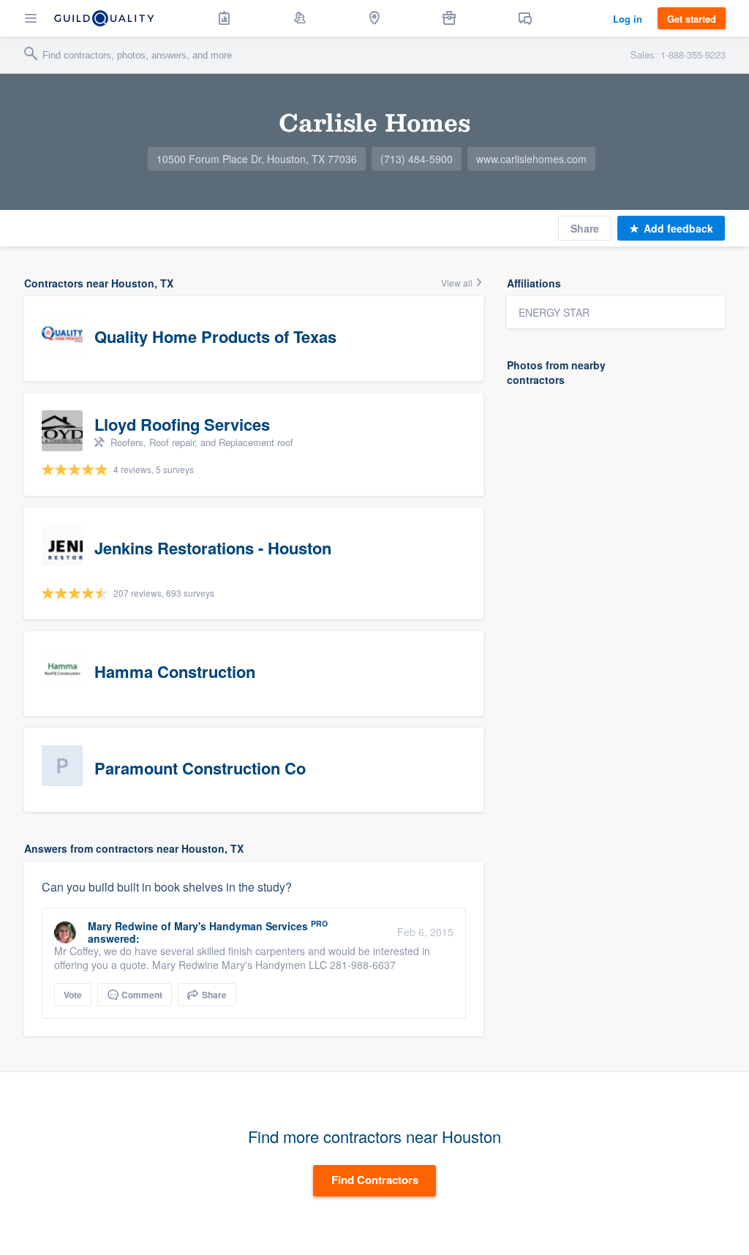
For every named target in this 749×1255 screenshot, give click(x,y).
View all (458, 282)
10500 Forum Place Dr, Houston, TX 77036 (257, 158)
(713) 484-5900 (416, 158)
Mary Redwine (123, 926)
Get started (691, 19)
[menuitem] (224, 18)
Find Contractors (374, 1180)
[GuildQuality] (104, 18)
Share (585, 228)
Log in (627, 19)
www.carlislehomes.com (531, 158)
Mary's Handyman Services (241, 926)
